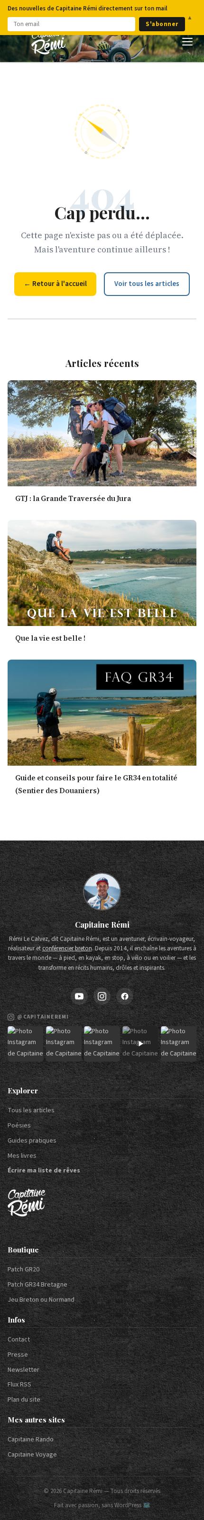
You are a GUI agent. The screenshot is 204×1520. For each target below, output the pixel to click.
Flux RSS (19, 1384)
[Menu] (187, 41)
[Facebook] (124, 996)
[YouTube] (79, 996)
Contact (19, 1339)
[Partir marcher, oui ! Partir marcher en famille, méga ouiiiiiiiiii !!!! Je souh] (140, 1044)
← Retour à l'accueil (55, 283)
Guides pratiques (32, 1140)
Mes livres (22, 1156)
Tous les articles (31, 1110)
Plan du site (24, 1399)
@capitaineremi (43, 1016)
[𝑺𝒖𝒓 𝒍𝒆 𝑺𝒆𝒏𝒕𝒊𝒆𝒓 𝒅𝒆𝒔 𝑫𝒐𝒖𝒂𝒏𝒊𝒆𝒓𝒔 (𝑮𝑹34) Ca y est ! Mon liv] (64, 1044)
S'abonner (162, 24)
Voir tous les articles (146, 283)
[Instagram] (102, 996)
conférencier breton (67, 948)
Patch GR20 (23, 1269)
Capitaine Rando (31, 1439)
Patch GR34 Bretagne (37, 1284)
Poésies (19, 1125)
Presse (18, 1354)
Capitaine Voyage (32, 1454)
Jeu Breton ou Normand (41, 1300)
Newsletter (23, 1370)
